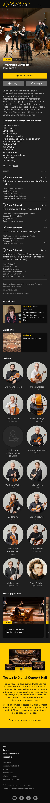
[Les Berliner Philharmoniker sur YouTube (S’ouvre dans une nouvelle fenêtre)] (14, 798)
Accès (5, 769)
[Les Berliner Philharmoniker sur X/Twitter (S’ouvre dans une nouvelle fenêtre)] (28, 798)
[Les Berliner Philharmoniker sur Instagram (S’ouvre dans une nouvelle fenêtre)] (35, 798)
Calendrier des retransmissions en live (18, 789)
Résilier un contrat (10, 776)
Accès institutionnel (11, 766)
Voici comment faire (11, 753)
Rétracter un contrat (11, 780)
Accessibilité (8, 757)
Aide (4, 746)
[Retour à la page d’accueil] (17, 4)
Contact (6, 750)
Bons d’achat (8, 773)
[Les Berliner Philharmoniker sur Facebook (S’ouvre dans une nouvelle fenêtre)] (21, 798)
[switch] (45, 197)
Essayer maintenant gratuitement (25, 720)
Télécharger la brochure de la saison (18, 785)
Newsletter (7, 762)
